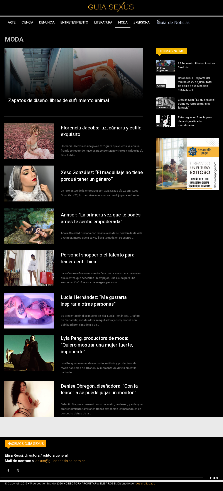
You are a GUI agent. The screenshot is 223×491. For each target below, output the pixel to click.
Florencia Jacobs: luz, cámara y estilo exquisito (101, 131)
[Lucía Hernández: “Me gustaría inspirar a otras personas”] (29, 311)
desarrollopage (145, 483)
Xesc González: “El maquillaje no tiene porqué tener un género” (102, 176)
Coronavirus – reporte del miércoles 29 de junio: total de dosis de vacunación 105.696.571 (195, 84)
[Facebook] (8, 470)
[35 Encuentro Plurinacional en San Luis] (165, 66)
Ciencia (161, 85)
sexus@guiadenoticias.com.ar (60, 461)
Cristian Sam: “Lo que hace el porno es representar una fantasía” (196, 104)
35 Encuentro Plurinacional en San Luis (196, 65)
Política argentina (162, 69)
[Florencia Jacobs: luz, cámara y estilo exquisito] (29, 141)
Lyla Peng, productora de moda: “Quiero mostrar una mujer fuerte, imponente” (97, 345)
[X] (18, 470)
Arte (159, 125)
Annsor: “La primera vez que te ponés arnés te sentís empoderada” (100, 218)
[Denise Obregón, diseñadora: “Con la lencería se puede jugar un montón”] (29, 399)
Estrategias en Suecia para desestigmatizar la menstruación (195, 121)
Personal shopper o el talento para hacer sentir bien (98, 258)
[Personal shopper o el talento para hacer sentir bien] (29, 268)
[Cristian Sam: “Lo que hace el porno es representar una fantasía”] (165, 103)
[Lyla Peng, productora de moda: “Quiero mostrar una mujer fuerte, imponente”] (29, 353)
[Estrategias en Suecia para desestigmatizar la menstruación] (165, 121)
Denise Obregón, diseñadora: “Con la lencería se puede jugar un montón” (99, 389)
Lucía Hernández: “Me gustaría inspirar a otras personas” (94, 301)
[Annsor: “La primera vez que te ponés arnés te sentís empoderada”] (29, 226)
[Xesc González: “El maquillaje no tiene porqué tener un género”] (29, 183)
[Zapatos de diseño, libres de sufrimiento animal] (73, 79)
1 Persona (163, 107)
